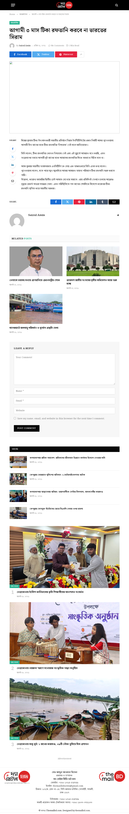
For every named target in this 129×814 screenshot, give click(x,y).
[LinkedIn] (12, 165)
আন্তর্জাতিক (14, 22)
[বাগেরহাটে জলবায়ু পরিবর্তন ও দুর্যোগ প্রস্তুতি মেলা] (35, 309)
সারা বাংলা (14, 586)
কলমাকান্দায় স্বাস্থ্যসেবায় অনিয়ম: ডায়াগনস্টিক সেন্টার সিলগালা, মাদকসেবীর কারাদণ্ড (66, 491)
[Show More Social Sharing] (81, 54)
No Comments (57, 45)
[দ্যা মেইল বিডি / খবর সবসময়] (64, 5)
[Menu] (13, 5)
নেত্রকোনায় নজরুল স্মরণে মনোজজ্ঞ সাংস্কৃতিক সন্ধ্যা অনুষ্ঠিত (47, 668)
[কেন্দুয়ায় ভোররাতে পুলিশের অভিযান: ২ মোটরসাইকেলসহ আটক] (18, 479)
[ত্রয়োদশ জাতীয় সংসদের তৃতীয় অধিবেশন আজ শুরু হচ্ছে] (93, 261)
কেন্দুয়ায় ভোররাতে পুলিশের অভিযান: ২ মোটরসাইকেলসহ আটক (58, 475)
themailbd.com (82, 810)
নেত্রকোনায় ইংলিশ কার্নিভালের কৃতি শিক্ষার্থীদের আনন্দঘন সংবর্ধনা (50, 592)
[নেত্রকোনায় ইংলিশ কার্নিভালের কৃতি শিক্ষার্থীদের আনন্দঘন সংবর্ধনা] (65, 557)
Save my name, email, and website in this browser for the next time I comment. (61, 418)
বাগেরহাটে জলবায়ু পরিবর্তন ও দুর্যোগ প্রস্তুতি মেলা (33, 328)
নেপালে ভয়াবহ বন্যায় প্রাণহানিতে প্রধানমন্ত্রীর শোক (34, 280)
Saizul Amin (25, 45)
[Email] (12, 181)
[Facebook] (12, 149)
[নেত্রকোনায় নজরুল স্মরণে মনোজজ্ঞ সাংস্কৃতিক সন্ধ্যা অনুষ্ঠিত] (65, 633)
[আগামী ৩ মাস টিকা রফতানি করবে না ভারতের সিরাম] (64, 97)
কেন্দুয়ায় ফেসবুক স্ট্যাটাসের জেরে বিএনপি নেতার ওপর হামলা (56, 508)
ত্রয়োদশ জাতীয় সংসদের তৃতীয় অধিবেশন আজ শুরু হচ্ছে (92, 282)
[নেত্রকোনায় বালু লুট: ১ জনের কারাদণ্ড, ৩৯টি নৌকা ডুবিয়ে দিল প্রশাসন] (65, 709)
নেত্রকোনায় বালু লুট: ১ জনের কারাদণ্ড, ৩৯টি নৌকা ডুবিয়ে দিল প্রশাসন (53, 744)
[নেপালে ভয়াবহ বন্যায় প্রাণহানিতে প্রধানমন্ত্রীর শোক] (35, 261)
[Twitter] (12, 157)
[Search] (116, 5)
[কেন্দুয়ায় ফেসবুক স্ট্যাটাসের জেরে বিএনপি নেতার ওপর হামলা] (18, 513)
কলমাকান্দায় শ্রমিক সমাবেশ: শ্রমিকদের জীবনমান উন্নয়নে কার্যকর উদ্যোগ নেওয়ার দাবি (67, 458)
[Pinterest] (12, 173)
